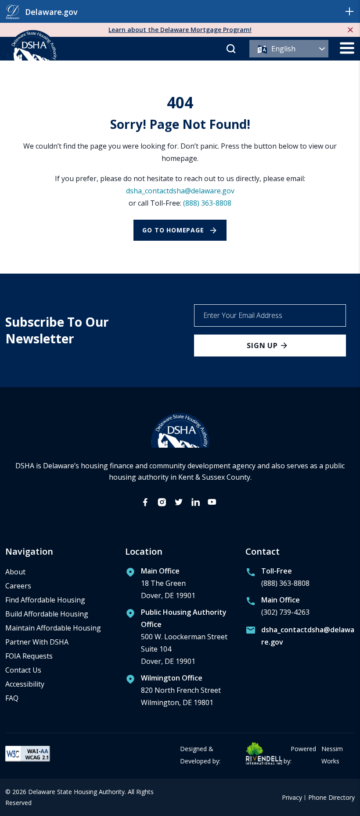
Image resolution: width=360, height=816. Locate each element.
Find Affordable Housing (45, 600)
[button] (349, 11)
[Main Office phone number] (277, 608)
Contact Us (23, 670)
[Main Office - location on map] (160, 585)
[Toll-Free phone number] (277, 579)
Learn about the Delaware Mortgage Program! (180, 29)
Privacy (292, 798)
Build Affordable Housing (46, 614)
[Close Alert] (350, 29)
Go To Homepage (173, 230)
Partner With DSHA (36, 642)
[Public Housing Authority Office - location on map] (179, 639)
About (15, 572)
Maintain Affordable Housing (53, 628)
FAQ (11, 698)
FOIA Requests (29, 656)
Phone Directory (331, 798)
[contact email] (300, 638)
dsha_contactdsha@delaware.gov (180, 191)
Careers (18, 586)
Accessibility (24, 684)
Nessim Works (332, 755)
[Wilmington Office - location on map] (173, 692)
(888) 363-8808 (207, 203)
